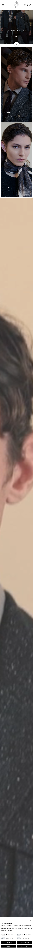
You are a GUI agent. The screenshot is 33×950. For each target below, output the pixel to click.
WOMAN (16, 36)
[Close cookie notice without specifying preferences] (31, 920)
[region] (16, 22)
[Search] (27, 5)
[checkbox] (3, 935)
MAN (6, 118)
